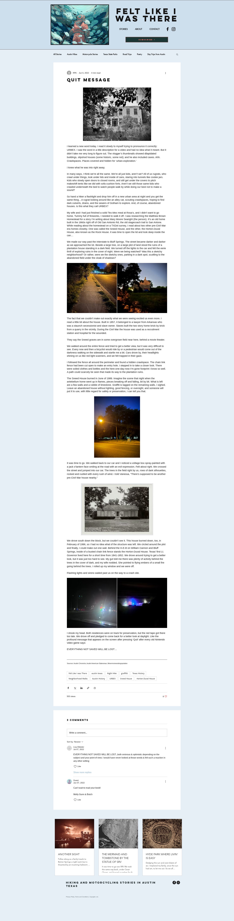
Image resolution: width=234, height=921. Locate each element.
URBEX (113, 678)
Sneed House (126, 678)
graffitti (124, 673)
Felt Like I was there (146, 15)
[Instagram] (173, 29)
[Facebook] (167, 29)
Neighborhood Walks (78, 678)
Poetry (139, 54)
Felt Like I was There (78, 673)
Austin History (98, 678)
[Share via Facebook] (68, 688)
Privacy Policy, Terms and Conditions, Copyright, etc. (82, 897)
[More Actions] (165, 748)
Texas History (138, 673)
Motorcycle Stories (90, 54)
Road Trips (127, 54)
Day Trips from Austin (156, 54)
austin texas (97, 673)
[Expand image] (92, 288)
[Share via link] (88, 688)
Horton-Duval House (146, 678)
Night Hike (112, 673)
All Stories (57, 54)
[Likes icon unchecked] (75, 766)
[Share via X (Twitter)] (75, 688)
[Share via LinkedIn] (81, 688)
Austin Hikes (72, 54)
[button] (147, 39)
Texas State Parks (110, 54)
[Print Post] (94, 688)
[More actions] (165, 72)
